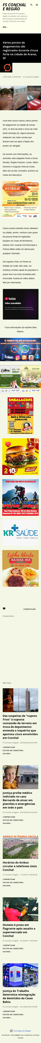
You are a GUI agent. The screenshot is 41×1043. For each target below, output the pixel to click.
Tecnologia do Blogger (22, 1031)
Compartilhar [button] (29, 609)
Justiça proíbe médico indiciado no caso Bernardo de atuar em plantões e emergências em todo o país (19, 800)
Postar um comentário (13, 750)
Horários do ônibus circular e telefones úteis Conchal (20, 866)
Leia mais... (7, 753)
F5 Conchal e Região (14, 6)
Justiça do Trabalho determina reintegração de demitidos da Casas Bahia (19, 996)
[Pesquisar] (31, 4)
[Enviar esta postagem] (4, 609)
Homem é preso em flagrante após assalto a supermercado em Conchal (19, 930)
